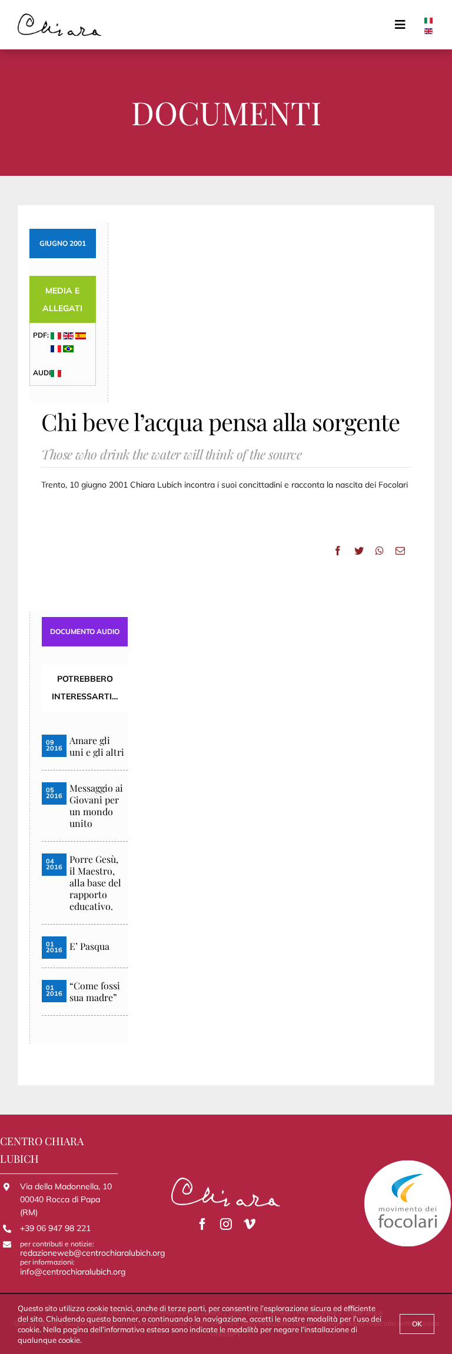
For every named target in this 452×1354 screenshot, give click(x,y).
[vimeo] (249, 1224)
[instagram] (226, 1224)
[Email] (400, 550)
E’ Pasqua (89, 946)
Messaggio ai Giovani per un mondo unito (96, 805)
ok (417, 1323)
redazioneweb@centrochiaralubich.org (92, 1253)
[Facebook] (337, 550)
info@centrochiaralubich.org (72, 1271)
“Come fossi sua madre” (94, 991)
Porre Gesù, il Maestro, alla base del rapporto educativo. (95, 882)
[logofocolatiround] (408, 1163)
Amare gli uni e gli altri (96, 746)
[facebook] (202, 1224)
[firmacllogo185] (59, 17)
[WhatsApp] (380, 550)
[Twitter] (359, 550)
